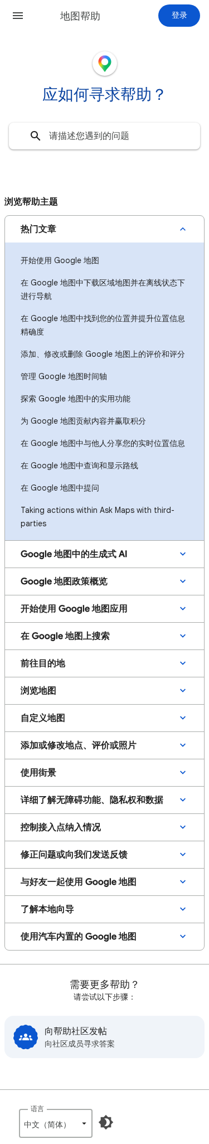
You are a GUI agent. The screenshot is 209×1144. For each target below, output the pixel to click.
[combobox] (104, 136)
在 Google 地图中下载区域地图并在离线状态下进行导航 (103, 289)
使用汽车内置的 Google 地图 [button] (79, 936)
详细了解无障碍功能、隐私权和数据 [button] (92, 800)
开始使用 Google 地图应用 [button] (74, 608)
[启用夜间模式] (106, 1122)
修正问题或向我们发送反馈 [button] (74, 854)
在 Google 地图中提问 (60, 488)
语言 (37, 1108)
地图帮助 (80, 16)
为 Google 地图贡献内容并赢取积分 (83, 421)
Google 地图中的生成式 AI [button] (74, 554)
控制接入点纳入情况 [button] (61, 827)
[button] (17, 15)
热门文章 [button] (38, 229)
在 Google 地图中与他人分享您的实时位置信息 (103, 443)
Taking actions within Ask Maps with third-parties (97, 517)
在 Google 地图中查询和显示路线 (79, 465)
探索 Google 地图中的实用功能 (75, 399)
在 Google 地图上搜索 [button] (65, 636)
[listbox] (56, 1123)
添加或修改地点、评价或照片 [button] (79, 745)
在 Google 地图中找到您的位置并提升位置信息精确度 (103, 325)
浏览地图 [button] (38, 690)
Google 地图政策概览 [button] (64, 581)
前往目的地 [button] (43, 663)
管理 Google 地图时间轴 (64, 376)
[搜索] (35, 136)
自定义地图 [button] (43, 718)
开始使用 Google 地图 (60, 260)
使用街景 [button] (38, 772)
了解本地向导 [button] (47, 909)
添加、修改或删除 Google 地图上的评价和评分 (103, 354)
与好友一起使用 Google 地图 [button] (79, 882)
